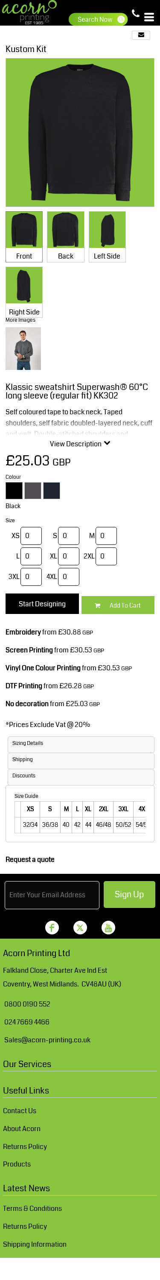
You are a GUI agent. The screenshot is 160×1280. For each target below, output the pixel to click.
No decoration (27, 704)
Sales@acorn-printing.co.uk (47, 1040)
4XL (52, 577)
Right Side (24, 312)
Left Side (107, 256)
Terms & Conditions (32, 1208)
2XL (89, 556)
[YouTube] (108, 927)
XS (16, 536)
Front (24, 256)
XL (53, 556)
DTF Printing (24, 686)
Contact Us (19, 1111)
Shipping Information (35, 1244)
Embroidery (23, 632)
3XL (14, 577)
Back (65, 256)
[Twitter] (80, 927)
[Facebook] (52, 927)
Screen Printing (29, 650)
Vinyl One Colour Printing (43, 668)
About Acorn (22, 1129)
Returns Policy (25, 1147)
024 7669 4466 (26, 1022)
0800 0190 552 (27, 1004)
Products (17, 1164)
